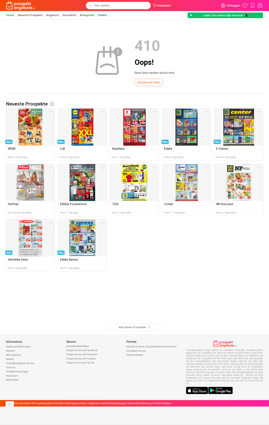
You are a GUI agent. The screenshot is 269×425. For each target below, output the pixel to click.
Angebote (52, 15)
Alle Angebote (13, 354)
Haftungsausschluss (76, 403)
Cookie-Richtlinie (162, 403)
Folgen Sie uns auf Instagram (81, 354)
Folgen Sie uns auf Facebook (82, 350)
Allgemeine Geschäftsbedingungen (107, 403)
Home (10, 15)
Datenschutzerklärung (139, 403)
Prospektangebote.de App (20, 363)
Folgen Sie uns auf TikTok (80, 362)
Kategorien (87, 15)
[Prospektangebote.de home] (20, 5)
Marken (10, 359)
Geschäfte (69, 15)
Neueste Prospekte (30, 15)
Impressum (12, 375)
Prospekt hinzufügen (17, 371)
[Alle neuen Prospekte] (52, 104)
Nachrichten (12, 379)
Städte (102, 15)
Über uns (11, 367)
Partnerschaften (134, 354)
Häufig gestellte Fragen (18, 346)
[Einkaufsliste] (260, 5)
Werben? (11, 350)
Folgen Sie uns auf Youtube (81, 358)
